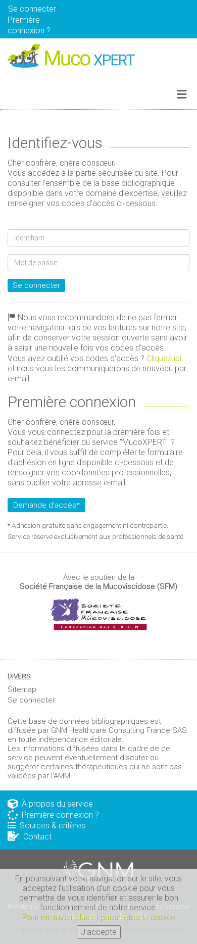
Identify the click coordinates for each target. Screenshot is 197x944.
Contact (35, 836)
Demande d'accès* (46, 505)
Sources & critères (50, 825)
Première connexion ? (58, 815)
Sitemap (22, 689)
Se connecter (36, 285)
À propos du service (55, 804)
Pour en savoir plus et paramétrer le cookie (98, 917)
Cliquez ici (163, 358)
